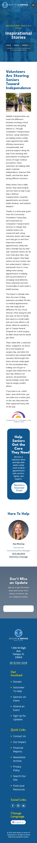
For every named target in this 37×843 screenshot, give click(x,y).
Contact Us (19, 736)
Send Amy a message (18, 557)
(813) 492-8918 (18, 554)
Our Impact (19, 742)
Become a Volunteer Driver (19, 487)
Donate (17, 681)
